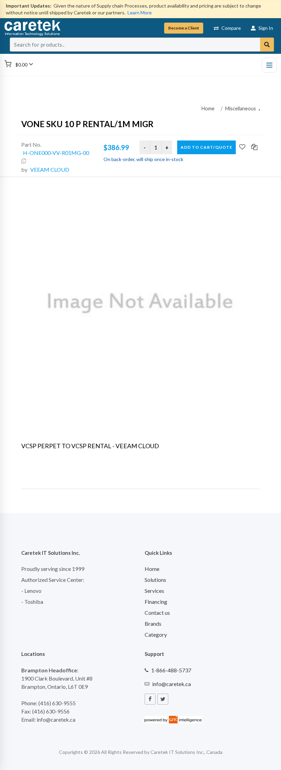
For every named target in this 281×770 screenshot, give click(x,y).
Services (154, 590)
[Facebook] (150, 699)
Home (208, 108)
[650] (140, 303)
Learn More (139, 12)
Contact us (157, 612)
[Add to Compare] (254, 147)
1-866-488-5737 (171, 670)
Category (156, 634)
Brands (153, 623)
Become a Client (183, 27)
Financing (156, 601)
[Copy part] (23, 161)
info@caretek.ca (171, 684)
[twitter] (162, 699)
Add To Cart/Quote (206, 147)
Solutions (155, 579)
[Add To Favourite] (242, 147)
